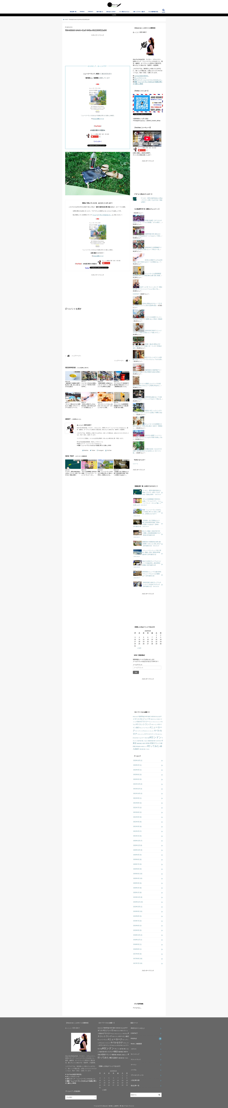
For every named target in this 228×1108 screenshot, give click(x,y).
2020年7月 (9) (137, 864)
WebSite (86, 450)
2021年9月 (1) (137, 798)
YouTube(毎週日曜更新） (84, 442)
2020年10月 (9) (137, 850)
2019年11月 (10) (138, 902)
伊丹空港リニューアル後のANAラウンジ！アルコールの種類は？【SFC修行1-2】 (147, 574)
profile (114, 15)
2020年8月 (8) (137, 859)
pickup (142, 716)
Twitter (93, 450)
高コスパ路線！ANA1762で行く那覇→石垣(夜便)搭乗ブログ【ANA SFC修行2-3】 (147, 534)
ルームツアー (141, 738)
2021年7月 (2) (137, 807)
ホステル (160, 734)
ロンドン (156, 737)
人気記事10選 (135, 1080)
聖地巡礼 (139, 746)
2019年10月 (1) (137, 906)
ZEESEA (154, 716)
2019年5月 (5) (137, 930)
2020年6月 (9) (137, 869)
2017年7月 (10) (137, 963)
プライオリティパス (151, 734)
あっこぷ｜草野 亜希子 (84, 425)
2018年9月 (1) (137, 944)
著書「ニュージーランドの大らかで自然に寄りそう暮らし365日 (94, 445)
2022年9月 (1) (137, 770)
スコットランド (144, 724)
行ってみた (153, 746)
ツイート (135, 463)
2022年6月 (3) (137, 774)
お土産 (158, 716)
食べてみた (146, 749)
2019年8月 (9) (137, 916)
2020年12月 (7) (137, 840)
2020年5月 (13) (137, 873)
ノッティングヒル (141, 731)
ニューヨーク (115, 1039)
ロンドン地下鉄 (119, 1048)
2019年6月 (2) (137, 925)
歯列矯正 (139, 743)
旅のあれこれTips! (111, 11)
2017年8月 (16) (137, 958)
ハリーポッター (150, 730)
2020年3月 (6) (137, 883)
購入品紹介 (114, 1058)
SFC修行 (148, 716)
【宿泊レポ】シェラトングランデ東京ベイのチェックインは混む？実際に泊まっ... (147, 412)
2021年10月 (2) (137, 793)
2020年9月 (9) (137, 854)
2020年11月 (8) (137, 845)
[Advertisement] (97, 50)
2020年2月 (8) (137, 888)
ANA (134, 716)
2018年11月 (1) (137, 939)
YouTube (109, 450)
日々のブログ (157, 740)
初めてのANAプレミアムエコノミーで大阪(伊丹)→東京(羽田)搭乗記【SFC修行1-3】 (147, 564)
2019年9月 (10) (137, 911)
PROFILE (82, 11)
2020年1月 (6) (137, 892)
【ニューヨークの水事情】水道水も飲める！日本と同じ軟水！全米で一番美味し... (147, 426)
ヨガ (135, 738)
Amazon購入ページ (98, 118)
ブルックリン (141, 734)
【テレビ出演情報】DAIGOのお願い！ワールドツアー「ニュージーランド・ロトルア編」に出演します (147, 502)
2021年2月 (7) (137, 831)
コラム (125, 1033)
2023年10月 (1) (137, 760)
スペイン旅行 (124, 1036)
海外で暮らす (100, 11)
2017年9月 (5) (137, 954)
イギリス (133, 1049)
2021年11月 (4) (137, 788)
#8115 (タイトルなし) (137, 1028)
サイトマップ (135, 1054)
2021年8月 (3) (137, 803)
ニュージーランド (145, 727)
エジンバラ (146, 719)
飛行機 (141, 749)
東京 (116, 1052)
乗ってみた (144, 740)
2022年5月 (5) (137, 779)
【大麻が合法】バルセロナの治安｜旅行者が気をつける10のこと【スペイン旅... (147, 451)
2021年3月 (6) (137, 826)
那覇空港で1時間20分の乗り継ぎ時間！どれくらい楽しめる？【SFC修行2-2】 (151, 543)
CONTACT (90, 11)
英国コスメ (144, 746)
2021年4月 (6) (137, 821)
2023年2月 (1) (137, 765)
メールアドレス (137, 664)
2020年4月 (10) (137, 878)
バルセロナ (117, 1042)
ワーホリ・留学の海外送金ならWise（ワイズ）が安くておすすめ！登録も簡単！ (151, 200)
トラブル (133, 1070)
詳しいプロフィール (98, 442)
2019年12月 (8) (137, 897)
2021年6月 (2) (137, 812)
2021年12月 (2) (137, 784)
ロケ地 (147, 738)
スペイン (154, 724)
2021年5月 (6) (137, 817)
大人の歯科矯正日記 (153, 11)
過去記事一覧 (73, 11)
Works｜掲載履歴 (136, 1043)
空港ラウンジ (155, 743)
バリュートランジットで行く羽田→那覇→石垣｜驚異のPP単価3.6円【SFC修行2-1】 (147, 553)
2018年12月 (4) (137, 935)
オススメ (154, 719)
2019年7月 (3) (137, 921)
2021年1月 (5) (137, 836)
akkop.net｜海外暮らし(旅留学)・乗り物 (112, 1106)
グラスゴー (145, 721)
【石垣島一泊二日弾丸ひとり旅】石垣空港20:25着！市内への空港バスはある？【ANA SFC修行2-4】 (146, 523)
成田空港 (150, 740)
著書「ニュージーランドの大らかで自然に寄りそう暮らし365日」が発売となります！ (147, 512)
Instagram (101, 450)
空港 (147, 743)
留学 (144, 743)
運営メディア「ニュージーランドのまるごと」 (90, 443)
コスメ (151, 721)
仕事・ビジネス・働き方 (139, 11)
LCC (137, 716)
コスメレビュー (157, 721)
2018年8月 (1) (137, 949)
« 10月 (139, 648)
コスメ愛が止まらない (124, 11)
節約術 (114, 1054)
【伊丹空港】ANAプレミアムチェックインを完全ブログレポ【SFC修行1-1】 (151, 584)
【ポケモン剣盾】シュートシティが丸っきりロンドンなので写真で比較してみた (147, 437)
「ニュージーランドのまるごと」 (102, 215)
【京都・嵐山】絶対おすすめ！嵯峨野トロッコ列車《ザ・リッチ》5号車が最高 (147, 346)
